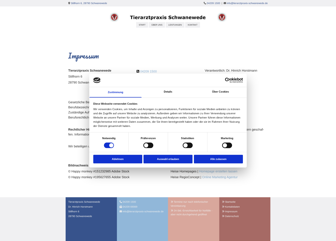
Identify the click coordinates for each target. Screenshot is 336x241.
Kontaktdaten (232, 206)
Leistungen (175, 25)
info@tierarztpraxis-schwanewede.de (247, 3)
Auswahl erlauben (168, 159)
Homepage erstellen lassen (218, 171)
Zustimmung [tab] (115, 92)
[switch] (148, 145)
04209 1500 (213, 3)
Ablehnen (118, 159)
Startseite (230, 201)
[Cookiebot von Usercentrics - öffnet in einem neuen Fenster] (227, 80)
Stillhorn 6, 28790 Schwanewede (89, 3)
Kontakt (192, 25)
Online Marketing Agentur (220, 177)
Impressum (231, 211)
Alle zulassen (218, 159)
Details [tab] (168, 91)
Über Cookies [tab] (220, 91)
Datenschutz (232, 216)
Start (142, 25)
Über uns (156, 25)
